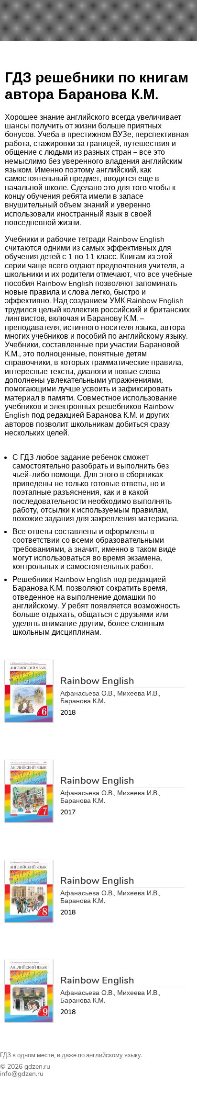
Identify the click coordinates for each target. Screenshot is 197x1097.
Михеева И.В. (138, 693)
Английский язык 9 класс (107, 965)
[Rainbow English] (29, 719)
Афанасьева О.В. (87, 693)
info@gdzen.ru (22, 1073)
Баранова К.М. (82, 701)
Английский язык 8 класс (107, 865)
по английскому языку (109, 1055)
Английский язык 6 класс (107, 665)
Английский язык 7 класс (107, 765)
